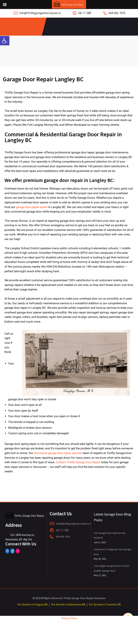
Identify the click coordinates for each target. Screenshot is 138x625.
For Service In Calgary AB (32, 604)
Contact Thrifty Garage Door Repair (78, 462)
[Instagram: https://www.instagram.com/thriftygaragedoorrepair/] (18, 551)
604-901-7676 (117, 13)
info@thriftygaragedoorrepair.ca (40, 13)
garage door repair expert (31, 207)
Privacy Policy (69, 618)
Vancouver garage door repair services (58, 453)
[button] (4, 40)
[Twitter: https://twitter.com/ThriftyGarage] (12, 551)
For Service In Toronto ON (105, 604)
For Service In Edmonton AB (68, 604)
